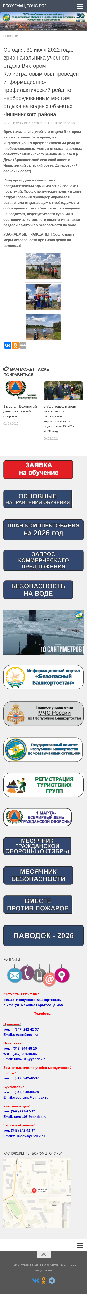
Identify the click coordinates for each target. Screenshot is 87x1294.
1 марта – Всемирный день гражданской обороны (20, 411)
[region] (43, 632)
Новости (10, 36)
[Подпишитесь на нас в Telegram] (52, 1280)
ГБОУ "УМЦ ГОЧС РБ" (24, 6)
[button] (43, 632)
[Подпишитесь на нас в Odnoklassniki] (43, 1280)
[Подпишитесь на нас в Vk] (35, 1280)
